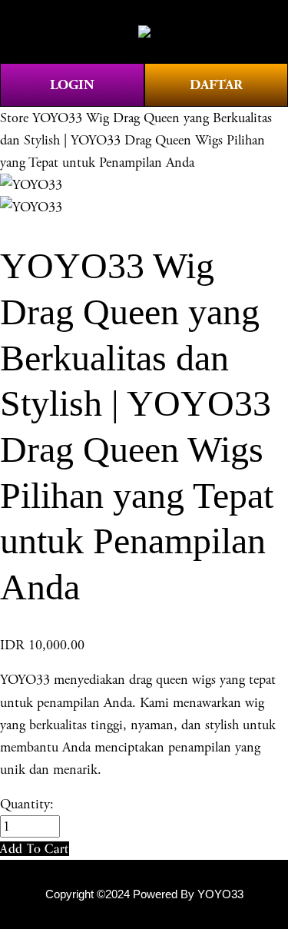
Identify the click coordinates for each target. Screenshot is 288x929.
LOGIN (72, 85)
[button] (34, 848)
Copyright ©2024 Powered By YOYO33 (144, 894)
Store (14, 118)
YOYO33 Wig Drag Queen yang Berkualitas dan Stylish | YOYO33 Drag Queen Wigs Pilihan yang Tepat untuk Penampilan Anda (136, 140)
